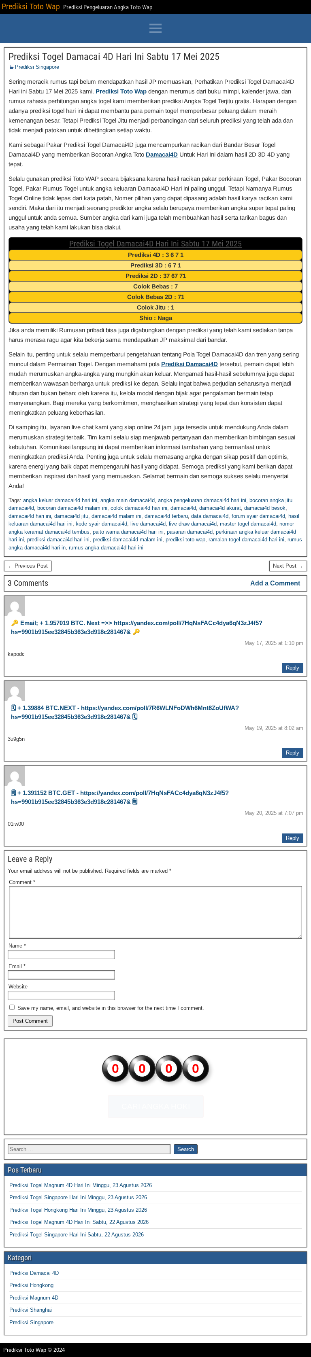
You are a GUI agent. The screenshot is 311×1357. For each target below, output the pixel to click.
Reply (292, 668)
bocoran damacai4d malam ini (72, 508)
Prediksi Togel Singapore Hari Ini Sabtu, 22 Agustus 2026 (76, 1235)
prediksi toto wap (185, 539)
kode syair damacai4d (101, 524)
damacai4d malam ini (116, 516)
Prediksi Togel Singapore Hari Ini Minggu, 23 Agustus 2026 (78, 1197)
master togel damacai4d (248, 524)
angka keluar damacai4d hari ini (60, 500)
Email (17, 966)
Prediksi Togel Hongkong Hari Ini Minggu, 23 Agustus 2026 (78, 1210)
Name (17, 946)
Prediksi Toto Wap (31, 6)
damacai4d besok (264, 508)
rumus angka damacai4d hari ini (106, 548)
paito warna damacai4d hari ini (128, 532)
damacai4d (183, 508)
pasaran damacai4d (190, 532)
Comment (22, 882)
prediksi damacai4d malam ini (127, 539)
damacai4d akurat (220, 508)
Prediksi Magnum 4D (33, 1298)
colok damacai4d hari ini (139, 508)
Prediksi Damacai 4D (34, 1273)
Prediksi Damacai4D (189, 363)
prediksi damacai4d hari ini (58, 539)
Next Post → (288, 566)
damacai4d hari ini (30, 516)
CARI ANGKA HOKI (155, 1106)
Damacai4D (162, 154)
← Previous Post (28, 566)
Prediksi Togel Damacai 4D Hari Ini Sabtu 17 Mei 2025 (114, 56)
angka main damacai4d (127, 500)
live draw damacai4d (193, 524)
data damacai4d (209, 516)
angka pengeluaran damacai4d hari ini (202, 500)
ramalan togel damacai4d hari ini (246, 539)
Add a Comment (275, 583)
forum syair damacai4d (258, 516)
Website (18, 987)
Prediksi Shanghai (30, 1310)
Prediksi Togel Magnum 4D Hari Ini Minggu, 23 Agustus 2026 (80, 1185)
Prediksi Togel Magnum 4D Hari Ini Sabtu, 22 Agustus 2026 (79, 1222)
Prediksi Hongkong (31, 1285)
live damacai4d (148, 524)
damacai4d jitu (71, 516)
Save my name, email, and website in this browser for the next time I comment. (110, 1008)
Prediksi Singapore (37, 67)
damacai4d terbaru (166, 516)
